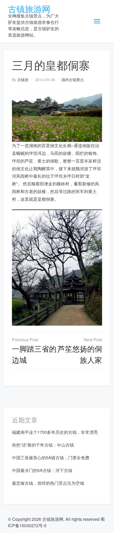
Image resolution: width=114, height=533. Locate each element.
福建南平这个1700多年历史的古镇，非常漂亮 (55, 432)
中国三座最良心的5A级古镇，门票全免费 (50, 458)
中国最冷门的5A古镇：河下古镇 (42, 470)
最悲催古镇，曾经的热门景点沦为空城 (48, 483)
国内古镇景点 (73, 79)
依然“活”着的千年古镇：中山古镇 (43, 445)
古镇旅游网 (29, 8)
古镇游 (22, 79)
